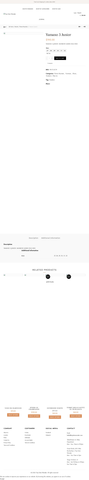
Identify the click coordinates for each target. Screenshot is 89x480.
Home (11, 27)
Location (6, 435)
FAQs (5, 437)
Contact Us (6, 440)
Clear (49, 53)
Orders (26, 432)
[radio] (47, 50)
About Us (6, 432)
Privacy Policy (7, 443)
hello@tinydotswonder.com (74, 435)
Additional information (50, 238)
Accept (2, 479)
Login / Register (77, 13)
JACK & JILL (54, 411)
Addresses (27, 437)
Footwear (68, 74)
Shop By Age (56, 9)
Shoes (74, 74)
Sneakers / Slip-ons (52, 76)
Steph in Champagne (34, 408)
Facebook (48, 432)
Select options (13, 415)
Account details (28, 440)
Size (47, 48)
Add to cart (60, 58)
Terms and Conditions (9, 445)
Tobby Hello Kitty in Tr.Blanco (76, 408)
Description (33, 238)
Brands (16, 27)
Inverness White (55, 408)
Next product (84, 26)
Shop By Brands (28, 9)
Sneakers (52, 80)
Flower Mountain (24, 27)
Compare (49, 63)
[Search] (84, 12)
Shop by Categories (42, 9)
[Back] (5, 26)
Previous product (80, 26)
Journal (41, 19)
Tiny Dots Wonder (41, 473)
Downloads (28, 435)
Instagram (48, 435)
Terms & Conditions (30, 443)
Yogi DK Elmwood (13, 408)
